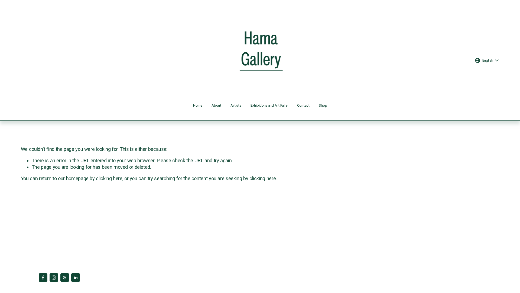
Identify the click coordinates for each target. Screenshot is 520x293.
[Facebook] (43, 277)
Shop (323, 105)
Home (197, 105)
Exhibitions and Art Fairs (269, 105)
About (216, 105)
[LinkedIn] (75, 277)
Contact (303, 105)
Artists (235, 105)
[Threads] (64, 277)
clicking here (109, 178)
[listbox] (487, 60)
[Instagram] (54, 277)
